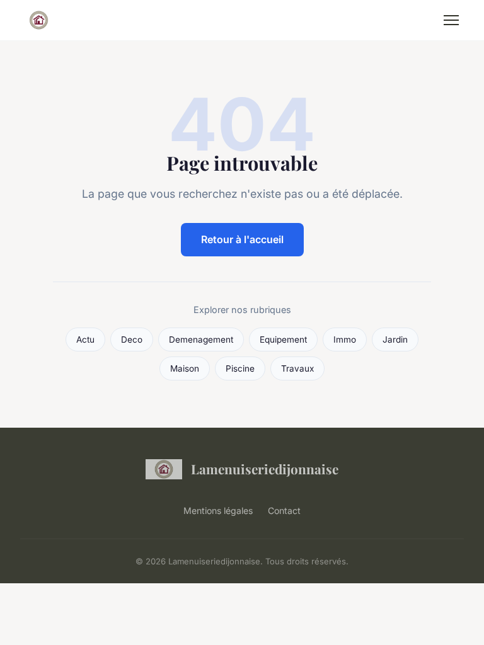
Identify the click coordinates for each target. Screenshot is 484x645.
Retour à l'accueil (242, 239)
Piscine (240, 368)
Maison (184, 368)
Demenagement (201, 339)
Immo (344, 339)
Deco (131, 339)
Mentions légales (218, 510)
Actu (85, 339)
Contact (284, 510)
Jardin (395, 339)
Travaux (297, 368)
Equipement (283, 339)
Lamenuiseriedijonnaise (264, 468)
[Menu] (451, 20)
